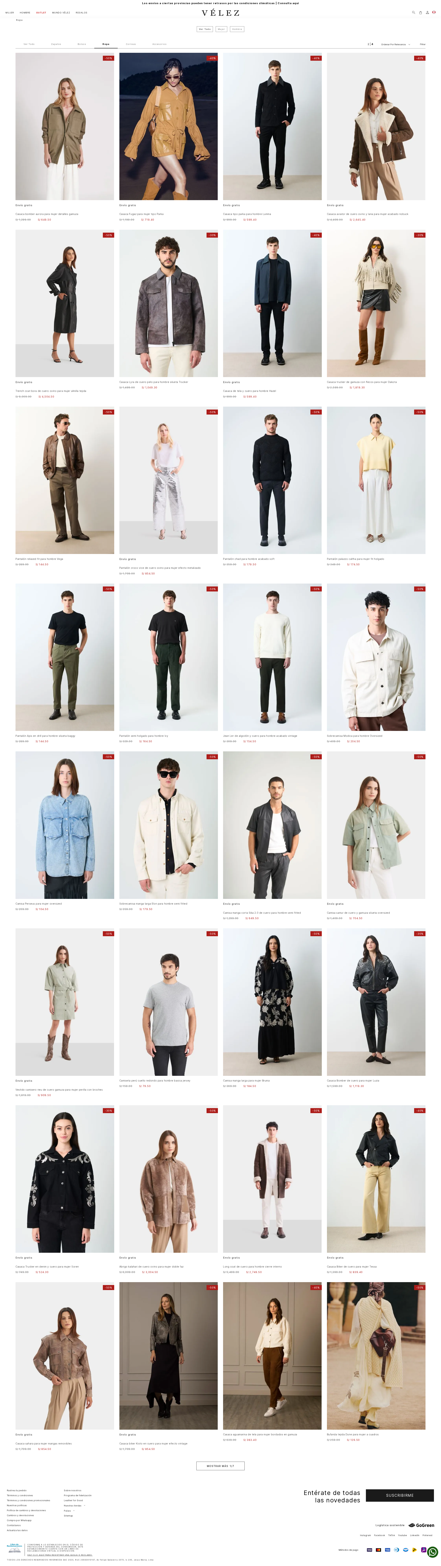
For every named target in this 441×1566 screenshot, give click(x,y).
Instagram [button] (365, 1535)
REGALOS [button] (82, 12)
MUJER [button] (10, 12)
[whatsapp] (432, 1552)
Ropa (19, 20)
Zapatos (56, 44)
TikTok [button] (391, 1535)
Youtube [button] (402, 1535)
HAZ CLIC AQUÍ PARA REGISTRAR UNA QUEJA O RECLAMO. (60, 1555)
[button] (420, 12)
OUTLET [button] (41, 12)
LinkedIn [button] (414, 1535)
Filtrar (422, 44)
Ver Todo (29, 44)
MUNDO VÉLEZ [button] (61, 12)
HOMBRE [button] (25, 12)
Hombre (237, 29)
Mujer (221, 29)
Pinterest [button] (428, 1535)
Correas (131, 44)
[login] (427, 12)
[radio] (368, 44)
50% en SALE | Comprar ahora (220, 3)
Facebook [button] (379, 1535)
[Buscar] (413, 12)
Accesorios (159, 44)
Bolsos (82, 44)
